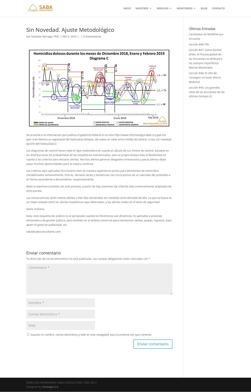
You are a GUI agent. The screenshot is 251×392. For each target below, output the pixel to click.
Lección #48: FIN (199, 44)
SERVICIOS (162, 8)
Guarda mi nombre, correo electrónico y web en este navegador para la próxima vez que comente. (91, 334)
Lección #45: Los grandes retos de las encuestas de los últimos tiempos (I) (207, 92)
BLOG (204, 8)
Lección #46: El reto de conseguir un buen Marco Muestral (205, 77)
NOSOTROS (142, 8)
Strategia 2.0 (50, 387)
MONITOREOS (184, 8)
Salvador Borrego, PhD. (45, 36)
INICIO (127, 8)
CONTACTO (218, 8)
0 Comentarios (92, 36)
